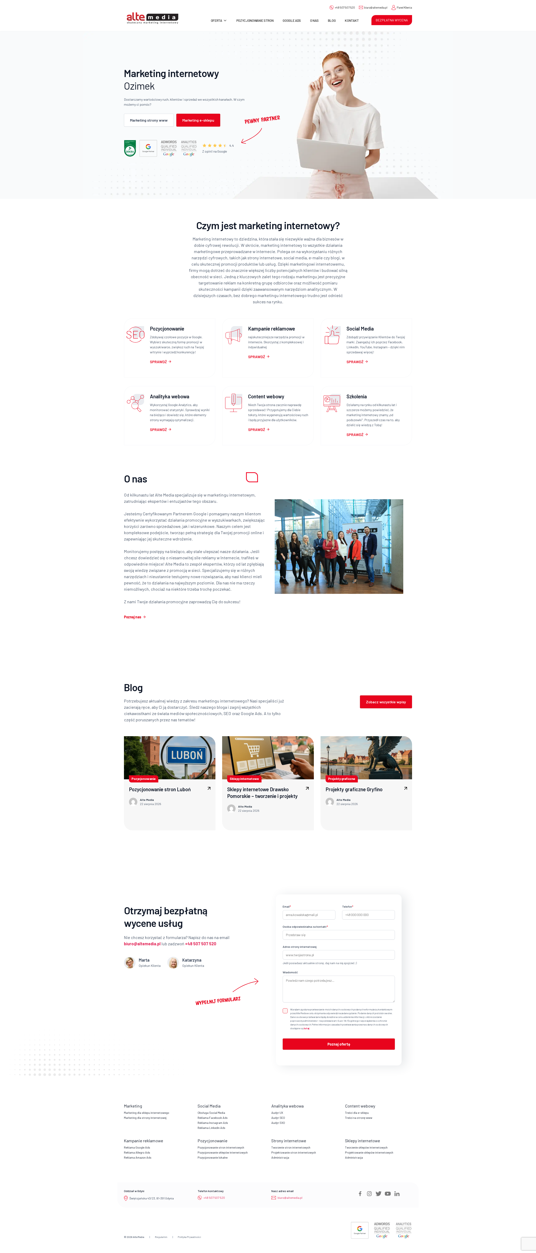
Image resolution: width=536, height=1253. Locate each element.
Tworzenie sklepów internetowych (366, 1147)
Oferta (216, 20)
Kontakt (352, 20)
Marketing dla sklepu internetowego (146, 1112)
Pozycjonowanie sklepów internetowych (223, 1152)
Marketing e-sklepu (198, 120)
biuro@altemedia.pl (375, 7)
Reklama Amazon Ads (137, 1157)
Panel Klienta (404, 7)
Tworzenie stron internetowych (290, 1147)
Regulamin (161, 1236)
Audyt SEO (278, 1117)
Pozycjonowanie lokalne (213, 1157)
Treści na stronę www (358, 1117)
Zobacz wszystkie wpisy (386, 702)
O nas (314, 20)
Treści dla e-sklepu (357, 1112)
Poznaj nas (132, 617)
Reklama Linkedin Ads (211, 1128)
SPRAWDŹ (158, 361)
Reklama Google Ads (137, 1147)
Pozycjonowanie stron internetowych (221, 1147)
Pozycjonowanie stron (255, 20)
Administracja (280, 1157)
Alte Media (138, 1236)
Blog (332, 20)
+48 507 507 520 (345, 7)
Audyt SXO (278, 1122)
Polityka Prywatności (189, 1236)
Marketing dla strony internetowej (145, 1117)
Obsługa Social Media (211, 1112)
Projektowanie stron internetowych (293, 1152)
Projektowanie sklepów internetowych (369, 1152)
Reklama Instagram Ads (213, 1122)
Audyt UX (277, 1112)
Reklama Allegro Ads (137, 1152)
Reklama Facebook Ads (213, 1117)
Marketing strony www (149, 120)
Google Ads (292, 20)
